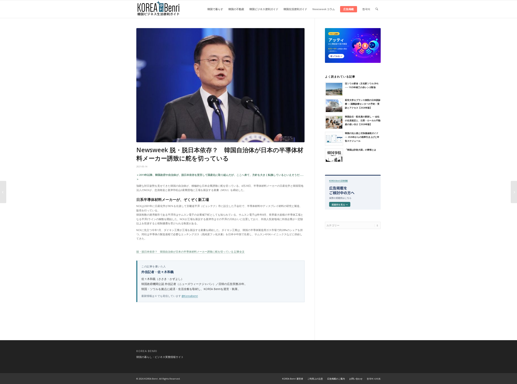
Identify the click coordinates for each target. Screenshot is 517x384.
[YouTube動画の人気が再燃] (3, 192)
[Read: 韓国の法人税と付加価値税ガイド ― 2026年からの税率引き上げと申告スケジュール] (334, 139)
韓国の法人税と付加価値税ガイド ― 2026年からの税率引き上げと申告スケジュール (362, 137)
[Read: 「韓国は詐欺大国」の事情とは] (334, 155)
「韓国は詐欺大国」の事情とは (360, 149)
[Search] (377, 9)
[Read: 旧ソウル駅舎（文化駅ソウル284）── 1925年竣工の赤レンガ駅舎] (334, 89)
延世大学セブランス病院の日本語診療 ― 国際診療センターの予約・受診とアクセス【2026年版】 (362, 103)
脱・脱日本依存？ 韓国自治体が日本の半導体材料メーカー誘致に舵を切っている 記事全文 (190, 251)
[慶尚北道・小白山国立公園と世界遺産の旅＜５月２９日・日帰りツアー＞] (514, 192)
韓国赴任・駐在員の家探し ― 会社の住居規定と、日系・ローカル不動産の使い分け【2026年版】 (362, 120)
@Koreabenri (190, 296)
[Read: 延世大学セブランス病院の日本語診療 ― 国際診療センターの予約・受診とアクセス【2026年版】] (334, 105)
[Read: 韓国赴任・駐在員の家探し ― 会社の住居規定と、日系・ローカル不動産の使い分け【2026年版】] (334, 122)
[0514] (220, 85)
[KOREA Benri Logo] (158, 9)
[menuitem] (215, 9)
